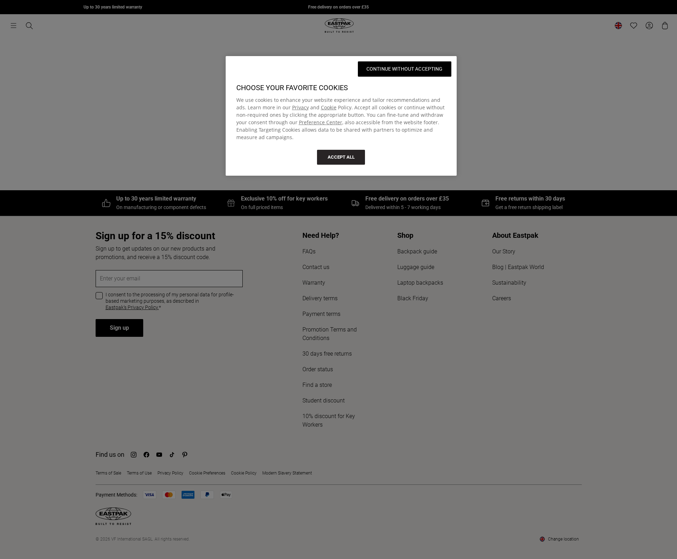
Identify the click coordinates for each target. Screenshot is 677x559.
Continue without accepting (404, 69)
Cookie (329, 107)
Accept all (341, 157)
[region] (341, 116)
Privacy (300, 107)
